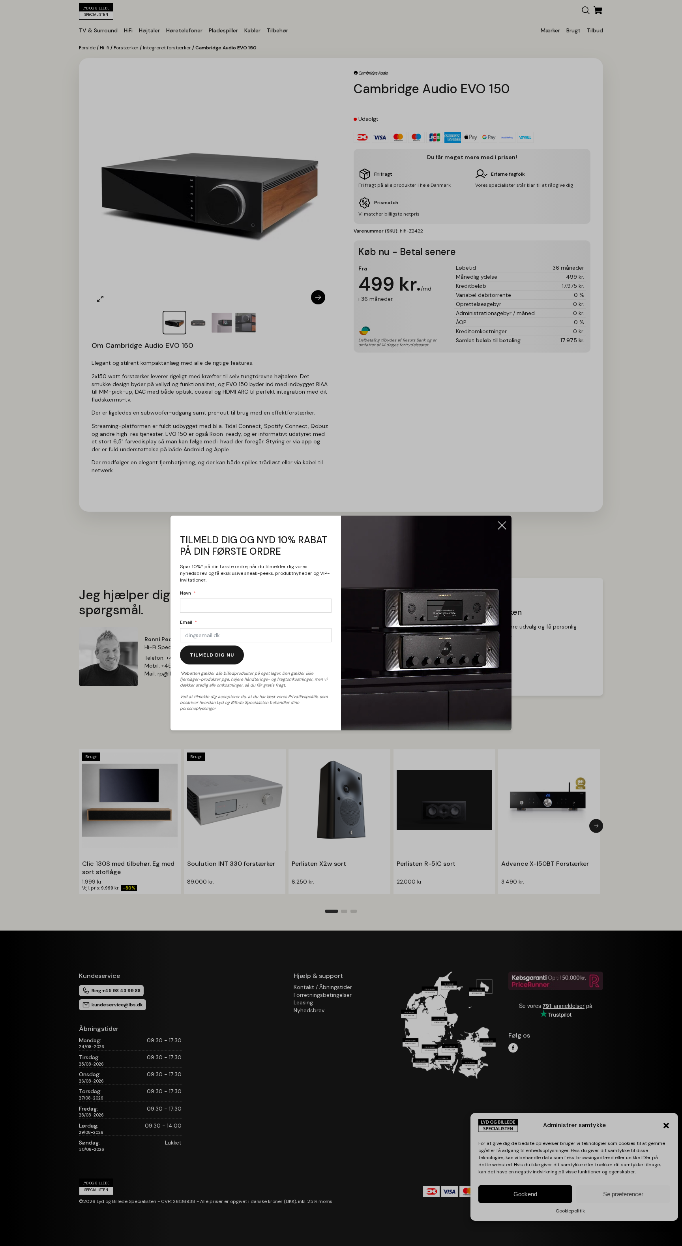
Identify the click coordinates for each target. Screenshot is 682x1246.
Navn (185, 593)
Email (186, 622)
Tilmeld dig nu (212, 655)
